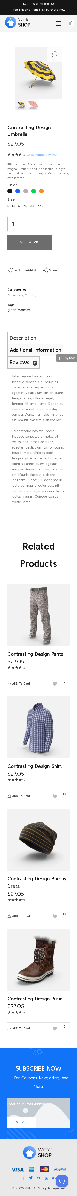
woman (24, 310)
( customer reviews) (42, 155)
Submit (21, 1122)
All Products (15, 295)
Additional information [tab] (35, 350)
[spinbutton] (16, 224)
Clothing (30, 295)
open (54, 54)
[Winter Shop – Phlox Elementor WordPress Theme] (17, 22)
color (12, 185)
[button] (21, 222)
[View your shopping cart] (71, 23)
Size (11, 199)
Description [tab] (23, 338)
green (11, 310)
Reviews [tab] (23, 362)
